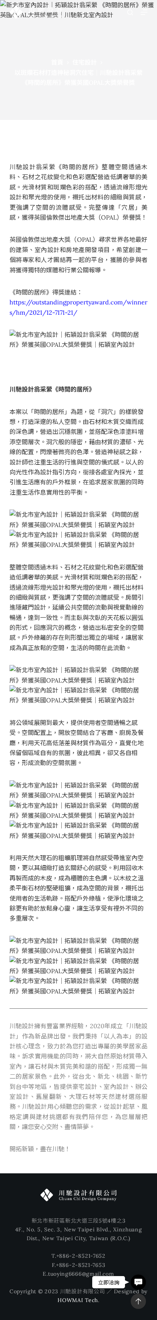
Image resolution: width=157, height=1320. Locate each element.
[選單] (144, 12)
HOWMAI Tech (78, 1300)
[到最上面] (138, 1301)
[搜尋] (130, 12)
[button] (138, 1282)
